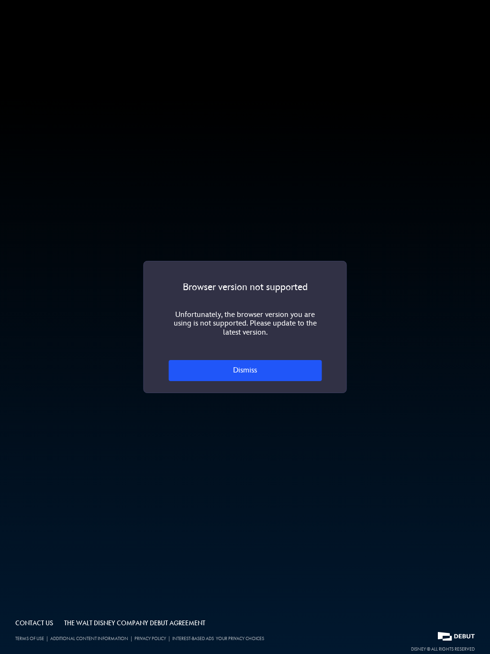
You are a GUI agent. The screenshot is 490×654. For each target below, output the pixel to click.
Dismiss (245, 370)
